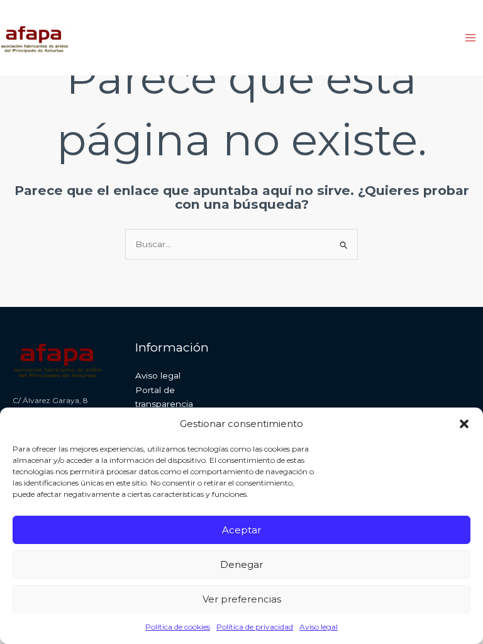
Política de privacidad (254, 626)
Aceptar (241, 530)
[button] (464, 424)
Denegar (241, 564)
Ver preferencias (242, 599)
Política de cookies (177, 626)
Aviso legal (318, 626)
